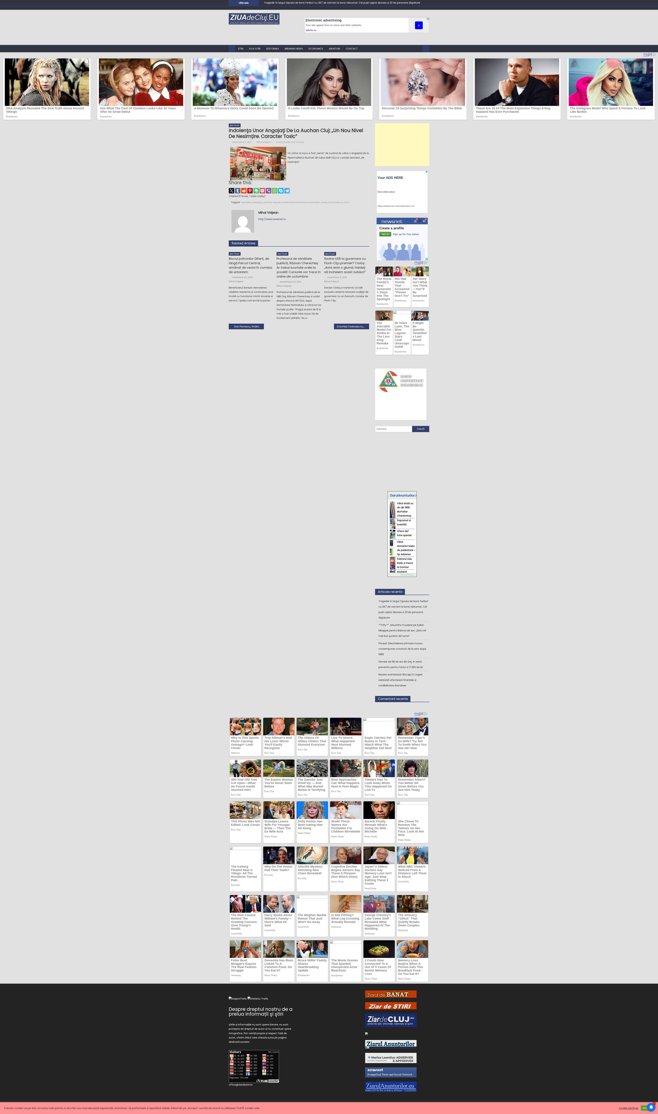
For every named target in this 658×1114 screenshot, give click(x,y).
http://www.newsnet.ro (272, 219)
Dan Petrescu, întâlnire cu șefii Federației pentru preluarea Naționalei (249, 326)
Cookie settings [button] (628, 1108)
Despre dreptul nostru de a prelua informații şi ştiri (261, 1011)
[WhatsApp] (274, 190)
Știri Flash (235, 125)
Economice (316, 48)
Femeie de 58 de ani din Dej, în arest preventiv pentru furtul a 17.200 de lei (401, 664)
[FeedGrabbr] (402, 575)
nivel (323, 202)
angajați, (257, 202)
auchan (267, 202)
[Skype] (281, 190)
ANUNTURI (334, 48)
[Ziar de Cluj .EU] (391, 1020)
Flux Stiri (254, 48)
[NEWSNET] (391, 1072)
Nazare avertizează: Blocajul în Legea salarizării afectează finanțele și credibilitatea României (400, 680)
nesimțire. (314, 202)
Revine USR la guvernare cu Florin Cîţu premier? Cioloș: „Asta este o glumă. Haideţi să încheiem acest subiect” (345, 265)
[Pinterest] (250, 190)
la (307, 202)
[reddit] (244, 190)
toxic (336, 202)
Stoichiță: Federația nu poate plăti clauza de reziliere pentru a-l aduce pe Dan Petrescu (353, 326)
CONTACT (352, 48)
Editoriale (272, 48)
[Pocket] (262, 190)
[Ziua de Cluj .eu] (366, 1033)
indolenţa (299, 202)
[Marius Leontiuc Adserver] (391, 1058)
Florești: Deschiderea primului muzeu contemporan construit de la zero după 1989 (402, 649)
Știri (240, 48)
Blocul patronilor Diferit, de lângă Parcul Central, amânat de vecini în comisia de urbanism (250, 265)
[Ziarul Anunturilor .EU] (391, 1086)
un (341, 202)
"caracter (245, 202)
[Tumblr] (237, 190)
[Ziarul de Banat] (391, 994)
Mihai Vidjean (263, 142)
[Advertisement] (402, 144)
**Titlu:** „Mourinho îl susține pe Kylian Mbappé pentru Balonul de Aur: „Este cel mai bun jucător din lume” (402, 630)
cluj (274, 202)
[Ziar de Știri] (391, 1005)
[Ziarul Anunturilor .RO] (391, 1044)
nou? (330, 202)
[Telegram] (287, 190)
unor (346, 202)
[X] (231, 190)
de (279, 202)
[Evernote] (256, 190)
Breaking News (294, 48)
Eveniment (287, 202)
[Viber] (268, 190)
